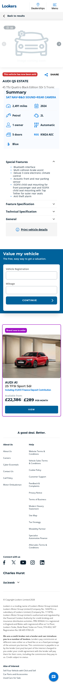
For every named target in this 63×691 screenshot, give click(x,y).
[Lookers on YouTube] (22, 562)
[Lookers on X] (13, 562)
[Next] (59, 44)
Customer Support (37, 476)
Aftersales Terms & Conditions (38, 546)
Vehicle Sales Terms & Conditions (38, 462)
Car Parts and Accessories (15, 674)
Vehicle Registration (17, 269)
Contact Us (8, 471)
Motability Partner (37, 529)
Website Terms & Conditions (37, 452)
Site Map (33, 515)
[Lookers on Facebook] (3, 562)
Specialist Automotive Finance (38, 537)
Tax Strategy (35, 522)
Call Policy (8, 478)
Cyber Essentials (11, 464)
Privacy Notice (35, 492)
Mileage (10, 283)
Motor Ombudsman (12, 484)
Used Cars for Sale (12, 677)
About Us (7, 451)
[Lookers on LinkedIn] (41, 562)
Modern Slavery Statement (36, 507)
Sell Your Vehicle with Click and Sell (19, 670)
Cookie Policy (35, 470)
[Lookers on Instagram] (32, 562)
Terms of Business (37, 499)
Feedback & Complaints (34, 484)
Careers (7, 458)
